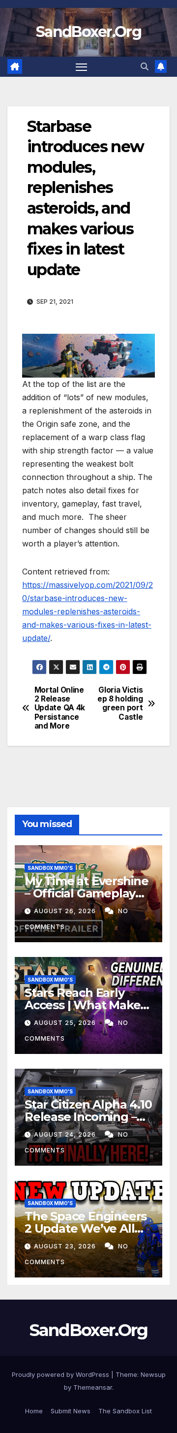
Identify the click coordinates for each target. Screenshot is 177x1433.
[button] (144, 66)
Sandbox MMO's (50, 868)
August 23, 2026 (66, 1246)
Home (34, 1411)
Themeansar (92, 1387)
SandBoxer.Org (88, 32)
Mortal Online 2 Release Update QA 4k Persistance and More (59, 708)
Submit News (70, 1411)
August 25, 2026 (66, 1022)
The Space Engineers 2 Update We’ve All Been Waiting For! (86, 1228)
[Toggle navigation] (81, 67)
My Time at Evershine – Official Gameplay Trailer (86, 893)
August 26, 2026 (66, 911)
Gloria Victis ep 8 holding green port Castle (120, 704)
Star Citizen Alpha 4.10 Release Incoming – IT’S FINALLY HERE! (88, 1116)
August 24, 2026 (66, 1134)
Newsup (153, 1374)
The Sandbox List (125, 1411)
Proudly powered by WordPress (61, 1374)
